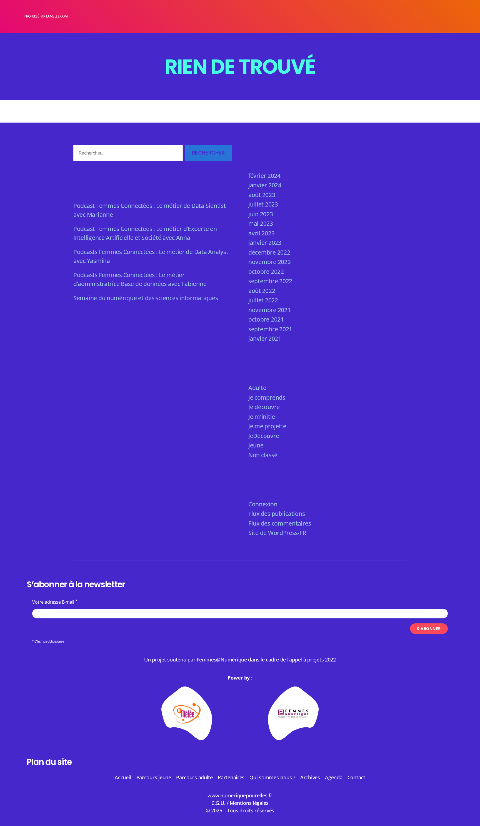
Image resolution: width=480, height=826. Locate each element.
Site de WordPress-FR (277, 533)
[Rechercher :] (127, 154)
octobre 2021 (266, 319)
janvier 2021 (264, 338)
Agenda (333, 777)
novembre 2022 (269, 262)
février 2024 (264, 176)
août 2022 (261, 291)
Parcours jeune (153, 777)
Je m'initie (261, 417)
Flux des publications (276, 514)
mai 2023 (260, 223)
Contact (356, 777)
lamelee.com (57, 16)
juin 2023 (260, 214)
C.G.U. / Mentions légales (240, 803)
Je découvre (264, 407)
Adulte (257, 388)
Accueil (123, 777)
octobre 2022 (266, 271)
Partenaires (231, 777)
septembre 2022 (270, 281)
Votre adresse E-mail (53, 602)
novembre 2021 (269, 310)
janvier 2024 (264, 185)
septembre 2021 (270, 329)
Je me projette (267, 426)
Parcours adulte (194, 777)
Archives (310, 777)
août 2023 (261, 195)
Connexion (263, 504)
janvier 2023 (264, 243)
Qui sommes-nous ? (272, 777)
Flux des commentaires (279, 523)
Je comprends (266, 397)
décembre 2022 (269, 252)
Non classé (262, 455)
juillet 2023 (263, 204)
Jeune (256, 445)
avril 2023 (261, 233)
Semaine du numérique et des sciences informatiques (145, 298)
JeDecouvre (263, 436)
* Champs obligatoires (48, 641)
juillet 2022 (263, 300)
